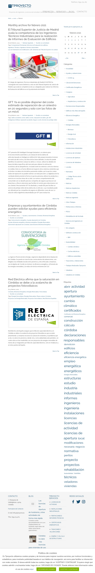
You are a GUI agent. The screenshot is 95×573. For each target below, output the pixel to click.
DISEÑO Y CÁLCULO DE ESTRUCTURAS (57, 537)
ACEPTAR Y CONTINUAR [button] (69, 569)
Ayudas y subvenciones (29, 215)
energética (72, 366)
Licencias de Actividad (73, 153)
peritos (68, 455)
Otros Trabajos (70, 202)
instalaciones (74, 413)
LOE (31, 49)
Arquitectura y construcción (77, 101)
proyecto (71, 460)
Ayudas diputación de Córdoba (36, 220)
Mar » (84, 58)
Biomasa (70, 129)
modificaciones (73, 442)
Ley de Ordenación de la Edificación (18, 49)
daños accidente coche (18, 117)
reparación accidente (26, 120)
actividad (78, 286)
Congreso (69, 92)
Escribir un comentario (42, 43)
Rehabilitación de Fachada (74, 216)
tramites (77, 473)
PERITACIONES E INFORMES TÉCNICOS (56, 517)
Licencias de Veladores (73, 162)
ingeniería (71, 408)
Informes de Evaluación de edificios (37, 45)
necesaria (69, 446)
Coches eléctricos (73, 251)
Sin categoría (70, 228)
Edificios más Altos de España (75, 111)
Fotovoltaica (43, 292)
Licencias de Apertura (73, 158)
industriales (73, 393)
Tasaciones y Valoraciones (74, 261)
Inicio (9, 18)
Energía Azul (72, 134)
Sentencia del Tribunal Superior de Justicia (45, 49)
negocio (80, 446)
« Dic (66, 58)
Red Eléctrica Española (49, 298)
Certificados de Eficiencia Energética (74, 314)
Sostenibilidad (70, 242)
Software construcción (73, 233)
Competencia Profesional (18, 45)
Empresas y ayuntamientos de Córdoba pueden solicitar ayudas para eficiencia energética (32, 208)
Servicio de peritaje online (49, 120)
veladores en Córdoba (73, 275)
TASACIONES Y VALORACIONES (55, 531)
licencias (70, 418)
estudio (70, 383)
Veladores (69, 270)
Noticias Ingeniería (28, 43)
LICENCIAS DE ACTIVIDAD (54, 503)
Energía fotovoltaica (17, 296)
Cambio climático (73, 247)
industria (70, 388)
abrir (67, 286)
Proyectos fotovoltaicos (35, 298)
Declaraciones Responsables (75, 106)
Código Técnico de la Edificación (73, 178)
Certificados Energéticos (74, 87)
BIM (69, 237)
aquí (31, 569)
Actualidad (69, 69)
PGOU (68, 211)
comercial (68, 317)
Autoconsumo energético (19, 220)
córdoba (70, 330)
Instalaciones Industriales (74, 148)
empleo (69, 361)
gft (47, 117)
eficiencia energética (31, 222)
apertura (70, 291)
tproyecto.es (19, 6)
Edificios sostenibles (74, 256)
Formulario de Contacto (15, 509)
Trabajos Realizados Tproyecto (76, 265)
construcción (73, 320)
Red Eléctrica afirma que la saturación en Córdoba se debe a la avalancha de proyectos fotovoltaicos (33, 282)
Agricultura (71, 97)
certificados (72, 310)
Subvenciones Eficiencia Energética (40, 224)
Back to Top (56, 95)
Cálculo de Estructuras (73, 83)
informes (70, 398)
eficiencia (71, 353)
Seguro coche (37, 120)
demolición (69, 344)
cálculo (69, 325)
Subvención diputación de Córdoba (18, 224)
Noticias (68, 183)
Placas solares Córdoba (44, 296)
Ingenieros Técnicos (14, 47)
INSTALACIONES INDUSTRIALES (55, 510)
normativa (71, 451)
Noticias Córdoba (71, 193)
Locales (68, 167)
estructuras (72, 378)
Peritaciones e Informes (73, 207)
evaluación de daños (40, 117)
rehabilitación (74, 469)
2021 (14, 18)
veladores (71, 481)
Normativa (69, 172)
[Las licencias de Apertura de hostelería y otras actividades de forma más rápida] (32, 503)
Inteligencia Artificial (14, 120)
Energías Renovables (44, 222)
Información (70, 143)
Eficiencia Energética (49, 215)
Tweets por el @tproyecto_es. (73, 27)
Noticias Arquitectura (73, 188)
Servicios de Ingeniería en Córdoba (73, 222)
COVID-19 (71, 78)
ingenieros (72, 403)
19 (78, 48)
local (81, 438)
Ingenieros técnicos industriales (29, 47)
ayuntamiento (74, 296)
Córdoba (39, 215)
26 (78, 52)
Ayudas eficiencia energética (16, 222)
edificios (69, 348)
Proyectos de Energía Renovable (17, 298)
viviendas (70, 486)
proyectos (71, 465)
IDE (50, 117)
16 (68, 48)
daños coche (29, 117)
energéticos (73, 371)
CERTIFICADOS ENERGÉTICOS (55, 524)
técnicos (70, 477)
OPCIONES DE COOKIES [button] (46, 569)
